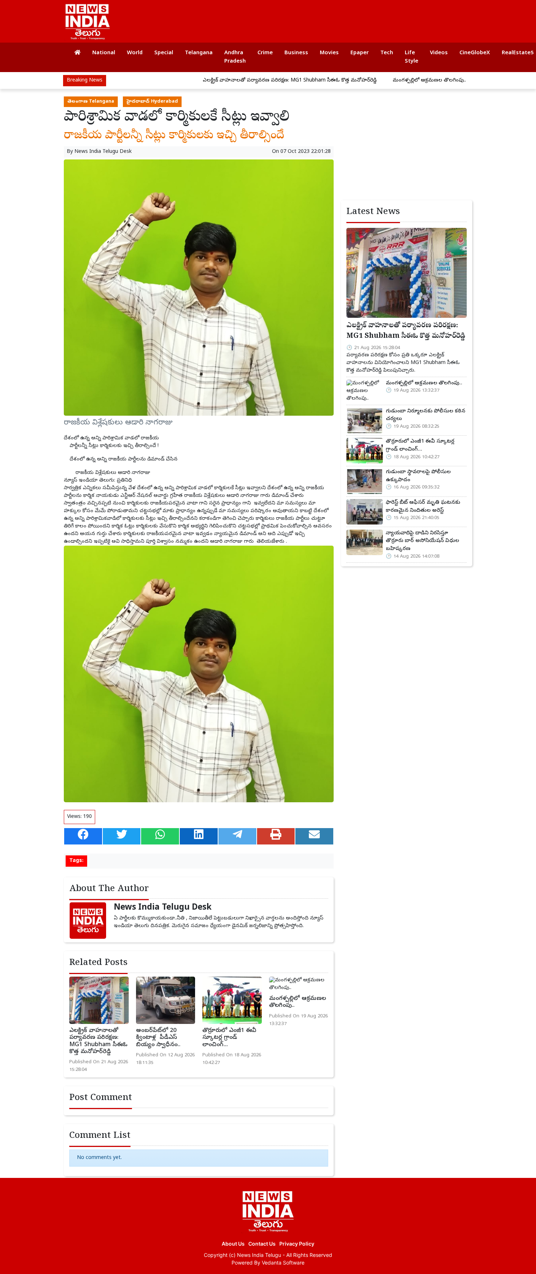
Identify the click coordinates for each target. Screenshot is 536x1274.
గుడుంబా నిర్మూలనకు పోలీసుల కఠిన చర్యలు (425, 415)
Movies (329, 53)
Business (296, 53)
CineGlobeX (474, 53)
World (135, 53)
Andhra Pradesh (235, 57)
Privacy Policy (296, 1244)
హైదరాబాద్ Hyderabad (152, 102)
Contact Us (262, 1244)
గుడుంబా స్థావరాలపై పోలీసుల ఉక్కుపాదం (418, 476)
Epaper (359, 53)
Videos (439, 53)
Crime (265, 53)
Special (163, 53)
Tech (386, 53)
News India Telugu (259, 1255)
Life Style (411, 57)
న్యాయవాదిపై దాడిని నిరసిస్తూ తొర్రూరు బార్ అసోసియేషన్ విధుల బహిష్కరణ (422, 541)
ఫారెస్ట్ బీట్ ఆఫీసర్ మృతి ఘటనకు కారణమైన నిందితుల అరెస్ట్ (423, 506)
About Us (233, 1244)
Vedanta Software (283, 1262)
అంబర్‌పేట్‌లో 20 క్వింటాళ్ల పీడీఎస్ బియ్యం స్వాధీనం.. (158, 1038)
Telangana (199, 53)
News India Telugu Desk (103, 152)
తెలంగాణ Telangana (90, 102)
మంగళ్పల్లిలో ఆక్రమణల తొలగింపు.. (391, 80)
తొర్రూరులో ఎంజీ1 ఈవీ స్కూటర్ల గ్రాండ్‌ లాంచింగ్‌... (229, 1038)
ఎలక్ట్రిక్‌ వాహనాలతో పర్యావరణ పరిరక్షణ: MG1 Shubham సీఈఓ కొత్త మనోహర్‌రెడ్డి (251, 80)
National (103, 53)
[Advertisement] (335, 18)
